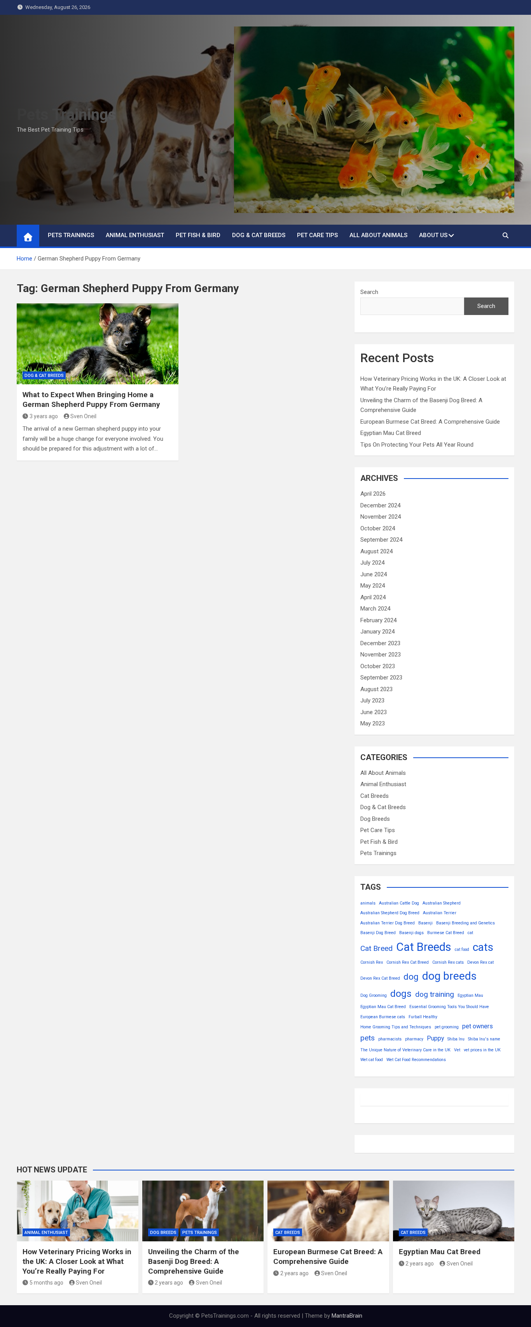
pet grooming (447, 1027)
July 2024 (372, 562)
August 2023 (376, 689)
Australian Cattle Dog (399, 903)
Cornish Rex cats (448, 962)
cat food (462, 949)
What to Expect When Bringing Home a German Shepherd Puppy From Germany (91, 399)
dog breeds (449, 976)
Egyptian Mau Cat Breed (390, 432)
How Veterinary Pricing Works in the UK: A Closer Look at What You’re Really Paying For (77, 1261)
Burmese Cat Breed (445, 932)
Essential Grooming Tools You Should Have (449, 1006)
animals (368, 903)
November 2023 (380, 654)
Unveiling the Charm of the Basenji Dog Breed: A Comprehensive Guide (193, 1261)
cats (483, 947)
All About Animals (378, 235)
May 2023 (372, 723)
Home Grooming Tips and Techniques (395, 1027)
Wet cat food (371, 1059)
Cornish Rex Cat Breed (407, 962)
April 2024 (373, 597)
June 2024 (373, 574)
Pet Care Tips (317, 235)
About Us (433, 235)
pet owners (477, 1026)
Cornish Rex (371, 962)
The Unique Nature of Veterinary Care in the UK (405, 1049)
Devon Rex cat (480, 962)
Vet (457, 1049)
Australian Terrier (439, 912)
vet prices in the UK (482, 1049)
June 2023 (373, 712)
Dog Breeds (375, 818)
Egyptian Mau (470, 995)
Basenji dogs (411, 932)
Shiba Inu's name (484, 1039)
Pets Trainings (66, 115)
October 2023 (377, 666)
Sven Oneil (83, 416)
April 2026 (373, 493)
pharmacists (390, 1039)
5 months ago (46, 1282)
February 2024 (378, 620)
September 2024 (381, 539)
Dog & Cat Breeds (258, 235)
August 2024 (376, 551)
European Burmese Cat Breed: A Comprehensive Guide (430, 421)
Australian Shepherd (442, 903)
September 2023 (381, 677)
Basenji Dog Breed (378, 932)
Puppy (435, 1038)
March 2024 (375, 608)
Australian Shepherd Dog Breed (389, 912)
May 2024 (372, 585)
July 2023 (372, 700)
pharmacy (414, 1039)
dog (411, 976)
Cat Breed (376, 948)
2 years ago (169, 1282)
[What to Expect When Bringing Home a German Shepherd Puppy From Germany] (97, 343)
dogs (401, 993)
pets (367, 1037)
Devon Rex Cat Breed (380, 978)
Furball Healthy (423, 1016)
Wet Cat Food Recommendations (416, 1059)
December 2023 (380, 643)
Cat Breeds (374, 795)
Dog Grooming (373, 995)
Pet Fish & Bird (198, 235)
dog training (434, 994)
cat (470, 932)
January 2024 (377, 631)
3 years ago (44, 416)
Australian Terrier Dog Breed (387, 923)
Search (369, 292)
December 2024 (380, 505)
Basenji (425, 923)
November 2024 (380, 516)
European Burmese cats (382, 1016)
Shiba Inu (456, 1039)
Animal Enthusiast (135, 235)
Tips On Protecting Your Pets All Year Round (416, 444)
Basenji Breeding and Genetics (465, 923)
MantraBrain (347, 1315)
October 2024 (377, 528)
